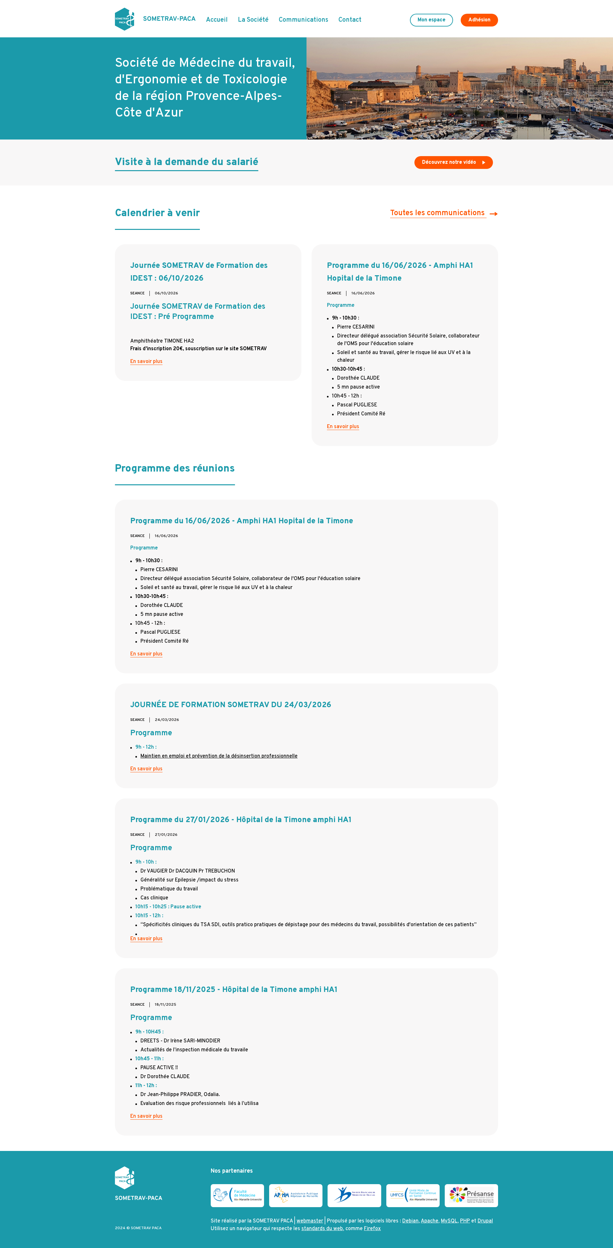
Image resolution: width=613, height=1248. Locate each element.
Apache (429, 1221)
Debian (410, 1221)
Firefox (372, 1229)
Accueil (217, 20)
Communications (303, 20)
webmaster (310, 1221)
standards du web (322, 1229)
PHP (465, 1221)
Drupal (485, 1221)
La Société (253, 20)
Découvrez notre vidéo (449, 162)
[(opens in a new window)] (237, 1201)
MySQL (449, 1221)
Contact (349, 20)
